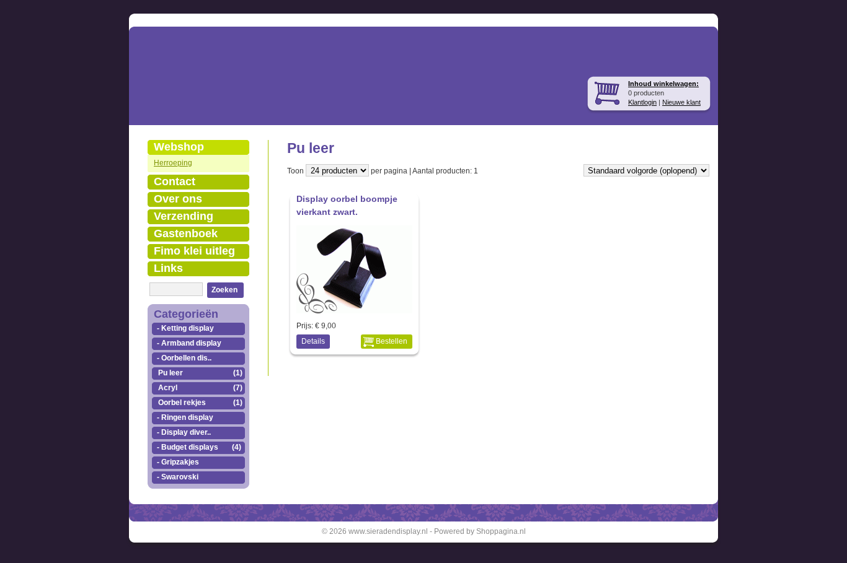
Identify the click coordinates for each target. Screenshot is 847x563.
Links (168, 268)
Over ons (178, 199)
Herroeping (173, 163)
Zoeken (224, 290)
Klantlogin (642, 102)
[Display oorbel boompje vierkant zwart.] (355, 310)
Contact (174, 181)
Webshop (179, 147)
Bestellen (391, 341)
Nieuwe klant (681, 102)
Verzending (183, 216)
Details (313, 341)
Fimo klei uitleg (194, 251)
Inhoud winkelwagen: (663, 83)
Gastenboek (186, 233)
